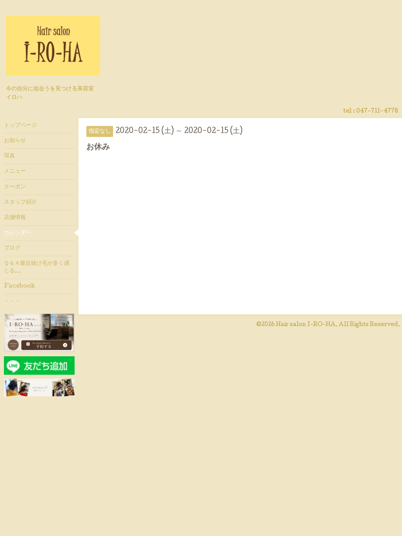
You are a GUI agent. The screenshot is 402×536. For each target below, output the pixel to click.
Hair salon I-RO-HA (306, 325)
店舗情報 (15, 218)
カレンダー (17, 233)
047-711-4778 (377, 111)
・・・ (12, 302)
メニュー (15, 171)
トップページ (20, 125)
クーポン (15, 187)
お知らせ (15, 141)
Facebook (19, 286)
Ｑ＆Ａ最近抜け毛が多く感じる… (36, 267)
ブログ (12, 248)
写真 (9, 156)
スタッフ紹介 (20, 202)
